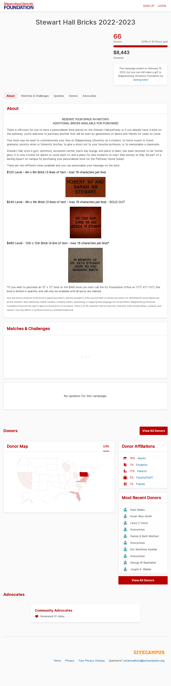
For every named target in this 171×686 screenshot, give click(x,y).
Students (141, 464)
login (162, 6)
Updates (58, 95)
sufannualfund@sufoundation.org (143, 660)
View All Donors (153, 430)
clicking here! (140, 79)
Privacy (69, 660)
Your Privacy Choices (91, 660)
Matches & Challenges (35, 95)
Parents (142, 471)
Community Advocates (53, 610)
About (11, 95)
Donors (73, 95)
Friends (140, 484)
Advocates (89, 95)
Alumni (141, 458)
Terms (57, 660)
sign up (148, 6)
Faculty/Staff (144, 477)
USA (106, 446)
